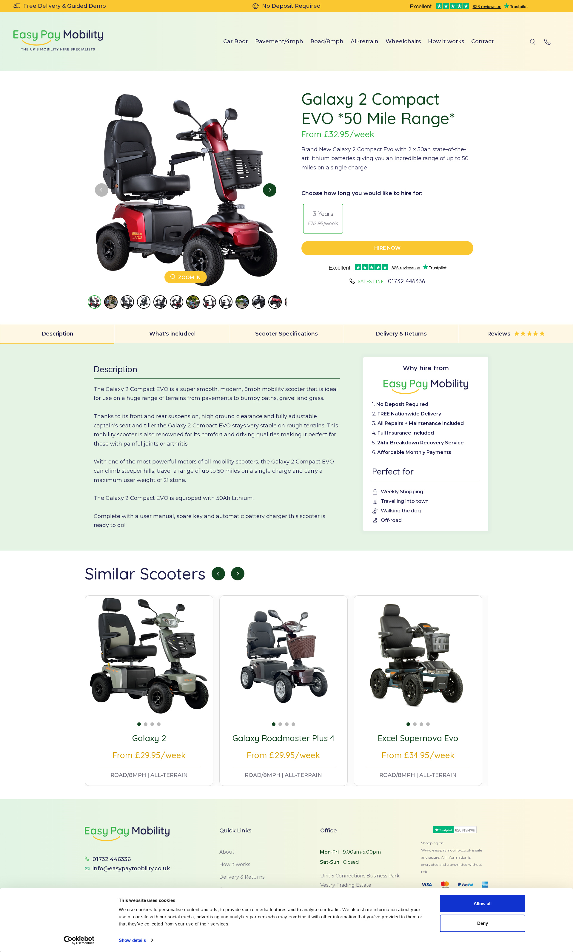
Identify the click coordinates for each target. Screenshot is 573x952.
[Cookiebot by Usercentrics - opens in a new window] (79, 940)
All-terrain (364, 41)
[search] (532, 42)
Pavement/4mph (279, 41)
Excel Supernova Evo (418, 738)
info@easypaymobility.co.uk (131, 868)
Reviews (499, 333)
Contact (482, 41)
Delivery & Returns (401, 333)
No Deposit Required (291, 6)
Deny (482, 922)
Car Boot (235, 41)
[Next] (269, 190)
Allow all (483, 903)
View (149, 704)
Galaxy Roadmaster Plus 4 (283, 738)
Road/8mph (327, 41)
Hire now (387, 248)
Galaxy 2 (149, 738)
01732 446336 (406, 281)
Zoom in (189, 277)
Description (57, 333)
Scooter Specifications (286, 333)
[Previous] (101, 190)
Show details (132, 940)
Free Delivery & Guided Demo (64, 6)
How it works (446, 41)
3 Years (323, 218)
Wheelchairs (403, 41)
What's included (172, 333)
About (227, 852)
